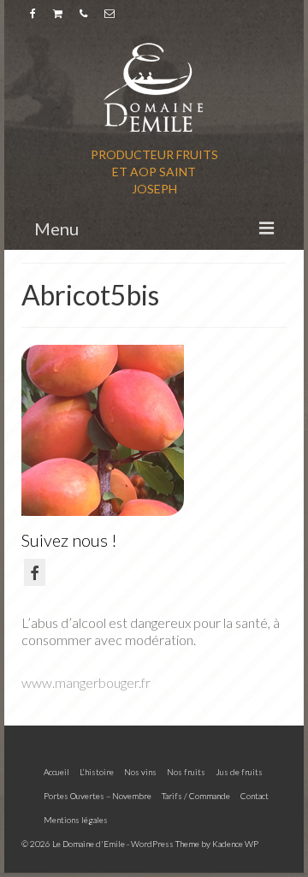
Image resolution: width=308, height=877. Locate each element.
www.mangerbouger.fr (86, 682)
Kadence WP (235, 843)
